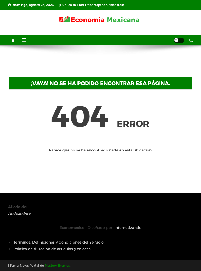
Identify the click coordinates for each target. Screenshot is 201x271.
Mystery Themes (57, 265)
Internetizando (128, 227)
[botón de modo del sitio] (179, 40)
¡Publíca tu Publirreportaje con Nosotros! (91, 5)
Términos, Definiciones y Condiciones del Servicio (58, 242)
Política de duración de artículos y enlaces (52, 248)
